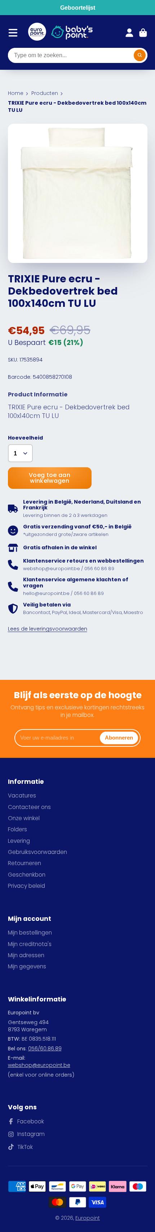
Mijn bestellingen (30, 932)
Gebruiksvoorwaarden (37, 852)
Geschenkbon (26, 874)
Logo (37, 33)
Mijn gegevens (27, 966)
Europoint (87, 1218)
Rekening (129, 32)
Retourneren (24, 863)
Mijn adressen (26, 955)
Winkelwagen (143, 32)
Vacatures (22, 795)
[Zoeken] (140, 55)
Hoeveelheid (25, 438)
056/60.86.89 (45, 1048)
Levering (19, 841)
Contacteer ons (29, 807)
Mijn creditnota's (30, 944)
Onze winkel (24, 818)
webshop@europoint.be (39, 1065)
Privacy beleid (26, 886)
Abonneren (119, 738)
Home (15, 93)
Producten (44, 93)
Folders (17, 829)
